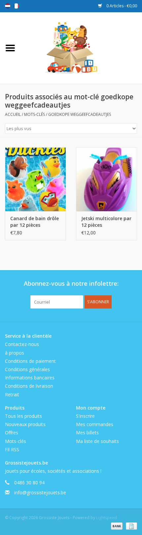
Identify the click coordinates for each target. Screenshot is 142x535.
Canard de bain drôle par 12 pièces (34, 221)
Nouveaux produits (25, 424)
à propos (14, 353)
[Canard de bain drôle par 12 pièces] (35, 179)
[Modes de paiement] (116, 526)
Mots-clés (34, 114)
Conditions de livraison (29, 386)
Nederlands (7, 6)
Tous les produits (23, 416)
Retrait (12, 394)
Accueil (13, 114)
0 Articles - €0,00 (121, 6)
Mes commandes (94, 424)
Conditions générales (27, 369)
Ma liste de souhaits (97, 441)
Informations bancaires (29, 377)
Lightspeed (106, 517)
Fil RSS (12, 449)
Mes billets (87, 432)
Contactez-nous (22, 344)
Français (16, 6)
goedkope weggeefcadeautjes (79, 114)
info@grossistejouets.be (40, 492)
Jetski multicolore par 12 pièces (106, 221)
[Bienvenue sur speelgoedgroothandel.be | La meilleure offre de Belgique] (81, 47)
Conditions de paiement (30, 361)
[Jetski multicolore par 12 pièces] (106, 179)
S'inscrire (85, 416)
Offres (11, 432)
